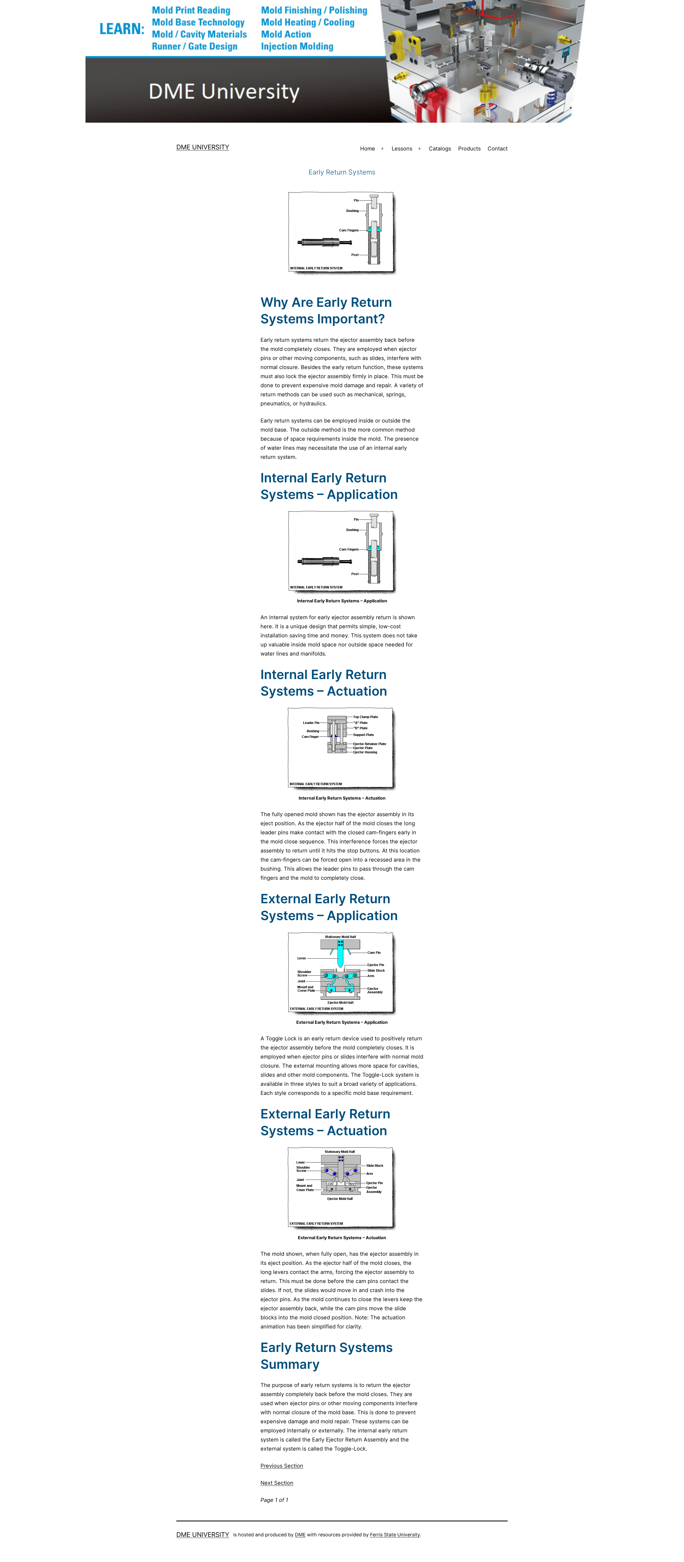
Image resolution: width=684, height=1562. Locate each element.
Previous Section (282, 1466)
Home (367, 148)
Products (469, 148)
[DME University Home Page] (342, 61)
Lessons (402, 148)
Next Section (277, 1483)
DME (300, 1534)
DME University (202, 147)
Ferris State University (395, 1534)
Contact (498, 148)
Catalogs (440, 148)
